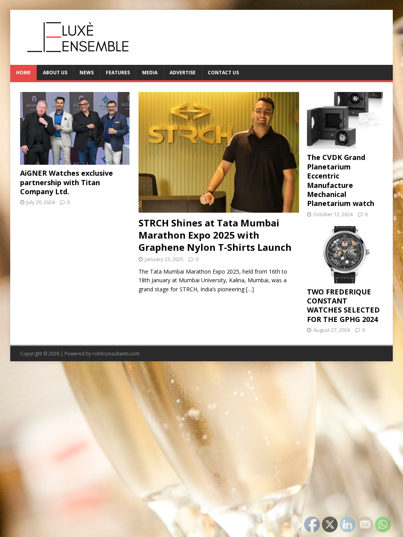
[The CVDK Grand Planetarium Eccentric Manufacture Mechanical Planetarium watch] (345, 144)
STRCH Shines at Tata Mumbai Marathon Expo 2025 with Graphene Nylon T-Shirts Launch (215, 235)
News (86, 72)
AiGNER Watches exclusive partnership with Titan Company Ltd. (66, 182)
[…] (250, 289)
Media (149, 72)
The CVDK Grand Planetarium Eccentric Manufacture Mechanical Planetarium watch (340, 180)
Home (23, 72)
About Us (55, 72)
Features (118, 72)
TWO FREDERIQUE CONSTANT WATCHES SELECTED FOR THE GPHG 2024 (343, 305)
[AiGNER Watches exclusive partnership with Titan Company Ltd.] (74, 160)
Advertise (183, 72)
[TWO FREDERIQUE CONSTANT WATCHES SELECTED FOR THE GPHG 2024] (345, 278)
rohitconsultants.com (116, 353)
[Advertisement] (74, 269)
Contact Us (223, 72)
